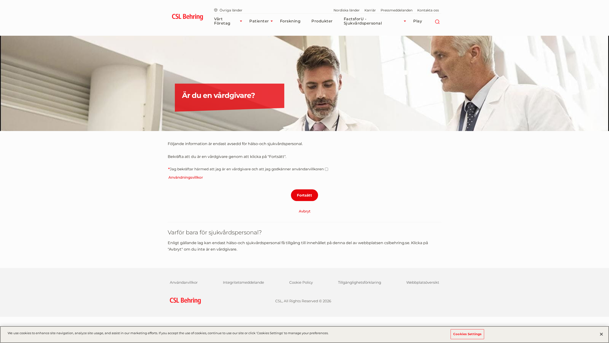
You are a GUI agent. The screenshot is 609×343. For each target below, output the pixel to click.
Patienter (259, 21)
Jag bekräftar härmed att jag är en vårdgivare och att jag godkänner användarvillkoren (247, 169)
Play (417, 21)
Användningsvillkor (185, 177)
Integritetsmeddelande (243, 282)
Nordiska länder (347, 10)
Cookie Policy (301, 282)
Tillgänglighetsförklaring (359, 282)
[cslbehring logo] (187, 18)
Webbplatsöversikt (422, 282)
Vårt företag (222, 21)
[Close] (601, 334)
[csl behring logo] (184, 300)
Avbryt (304, 211)
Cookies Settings (467, 334)
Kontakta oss (428, 10)
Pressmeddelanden (397, 10)
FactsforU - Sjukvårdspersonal (363, 21)
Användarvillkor (184, 282)
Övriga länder (231, 10)
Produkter (322, 21)
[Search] (437, 21)
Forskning (290, 21)
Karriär (370, 10)
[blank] (432, 300)
